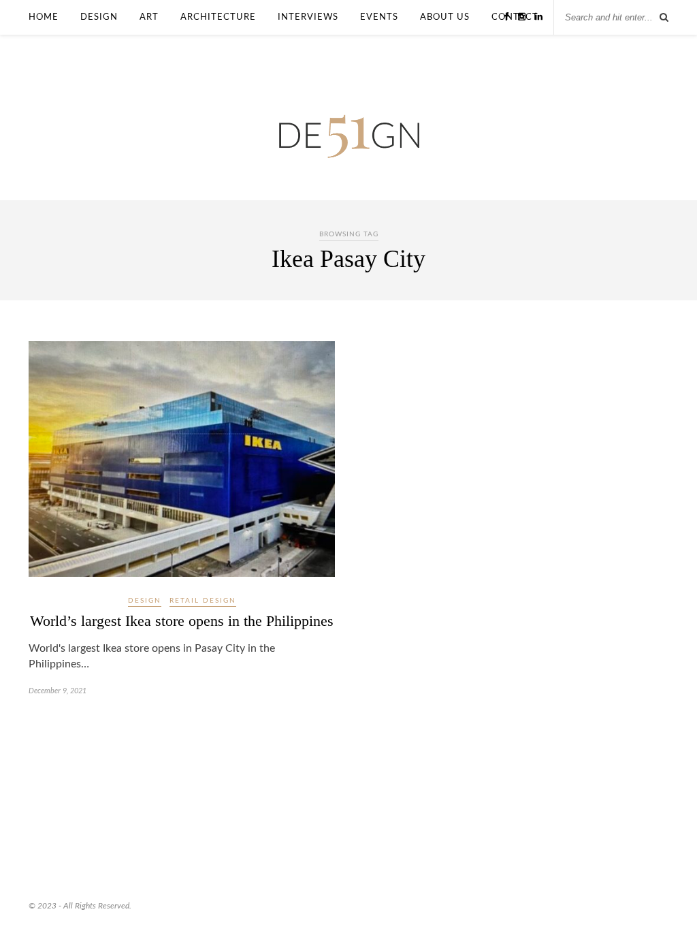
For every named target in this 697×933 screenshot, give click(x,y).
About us (445, 17)
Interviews (308, 17)
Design (99, 17)
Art (149, 17)
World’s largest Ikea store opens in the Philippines (182, 620)
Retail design (202, 600)
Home (44, 17)
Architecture (218, 17)
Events (379, 17)
